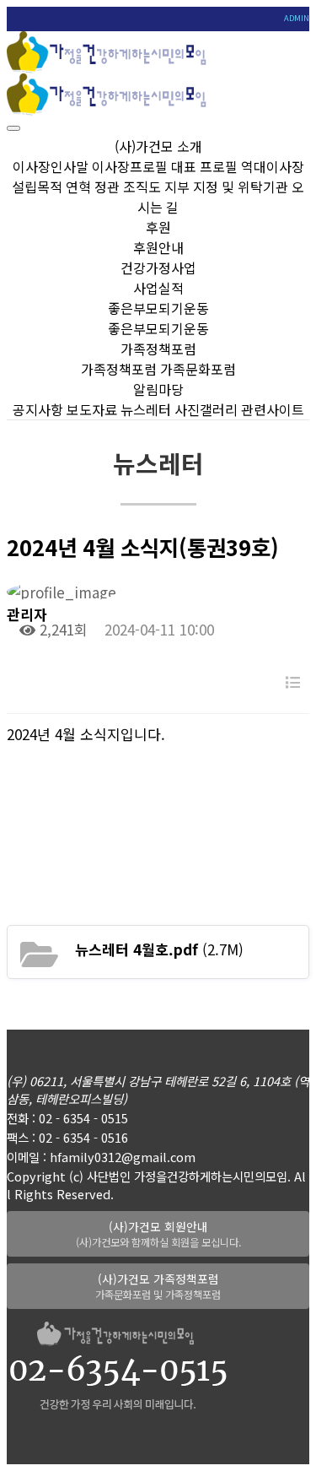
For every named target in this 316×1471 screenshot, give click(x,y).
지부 (177, 186)
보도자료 (92, 409)
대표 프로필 (204, 166)
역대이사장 (272, 166)
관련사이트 (272, 409)
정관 (107, 186)
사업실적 (158, 288)
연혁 (78, 186)
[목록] (292, 681)
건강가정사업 (158, 267)
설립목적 (37, 186)
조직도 (142, 186)
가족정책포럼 (158, 348)
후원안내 (158, 247)
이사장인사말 (50, 166)
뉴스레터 (146, 409)
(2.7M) (159, 949)
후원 (158, 227)
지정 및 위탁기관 (240, 186)
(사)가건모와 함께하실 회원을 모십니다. (158, 1234)
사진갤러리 (206, 409)
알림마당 (158, 389)
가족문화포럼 (198, 369)
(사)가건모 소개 (158, 146)
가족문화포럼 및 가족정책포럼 (158, 1286)
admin (296, 18)
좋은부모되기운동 (158, 308)
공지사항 (38, 409)
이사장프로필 (130, 166)
